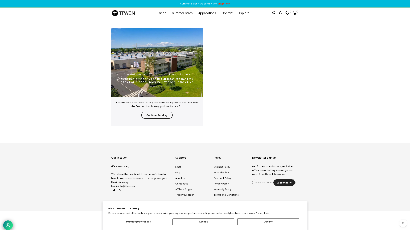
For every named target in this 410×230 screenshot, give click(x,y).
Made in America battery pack (175, 74)
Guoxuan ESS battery (149, 74)
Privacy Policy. (263, 213)
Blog (177, 172)
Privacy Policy (221, 183)
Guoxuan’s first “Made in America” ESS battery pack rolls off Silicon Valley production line (157, 80)
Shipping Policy (222, 167)
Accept (203, 221)
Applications (207, 13)
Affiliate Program (184, 189)
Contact (228, 13)
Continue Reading (157, 115)
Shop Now (224, 3)
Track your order (184, 194)
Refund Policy (221, 172)
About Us (180, 178)
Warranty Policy (222, 189)
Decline (268, 221)
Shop (162, 13)
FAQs (178, 167)
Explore (244, 13)
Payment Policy (222, 178)
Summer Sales (182, 13)
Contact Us (181, 183)
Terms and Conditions (226, 194)
